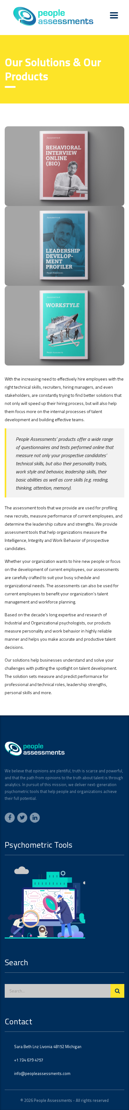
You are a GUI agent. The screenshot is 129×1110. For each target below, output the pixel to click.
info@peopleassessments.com (42, 1073)
